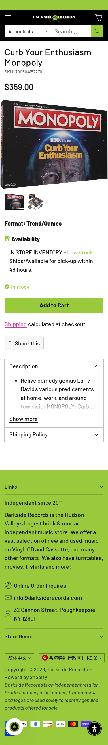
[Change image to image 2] (36, 202)
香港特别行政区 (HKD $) (73, 658)
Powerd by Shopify (26, 677)
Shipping (16, 323)
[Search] (97, 31)
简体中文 (17, 658)
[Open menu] (8, 17)
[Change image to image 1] (14, 202)
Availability (25, 238)
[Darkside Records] (54, 17)
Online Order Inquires (40, 585)
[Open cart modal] (99, 17)
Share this (27, 343)
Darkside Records (68, 669)
